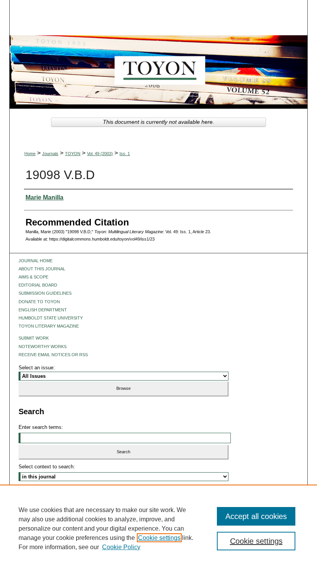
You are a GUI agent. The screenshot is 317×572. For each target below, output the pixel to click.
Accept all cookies (256, 516)
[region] (158, 528)
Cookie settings (159, 537)
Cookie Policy (121, 547)
